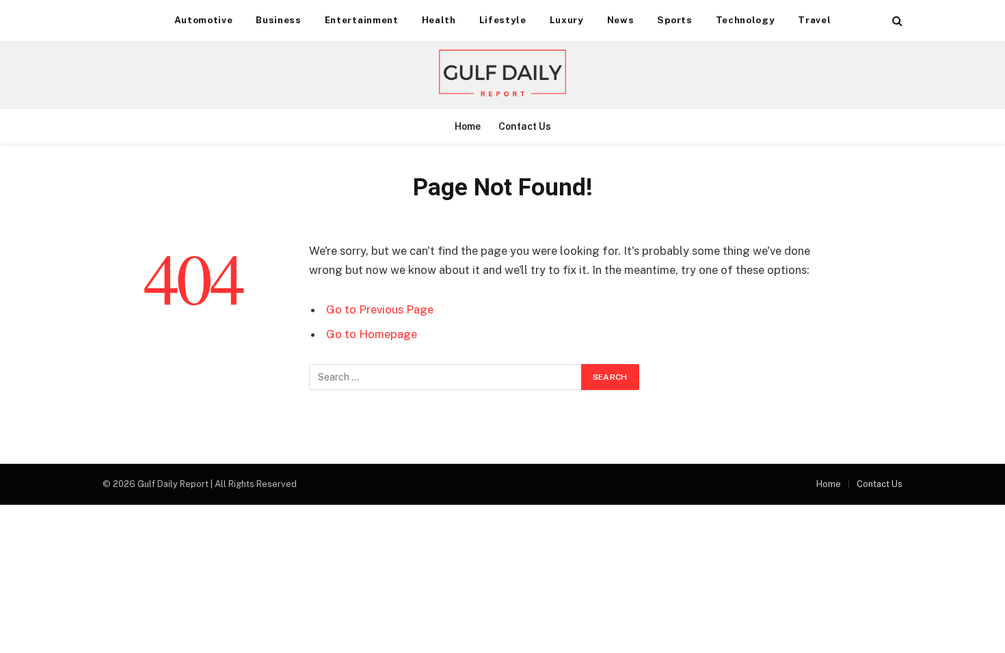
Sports (674, 19)
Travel (814, 19)
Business (278, 19)
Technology (745, 19)
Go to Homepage (371, 334)
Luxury (567, 19)
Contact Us (524, 126)
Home (468, 126)
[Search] (895, 20)
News (620, 19)
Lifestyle (502, 19)
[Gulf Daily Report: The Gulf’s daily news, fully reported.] (502, 75)
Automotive (203, 19)
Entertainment (362, 19)
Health (439, 19)
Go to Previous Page (379, 309)
